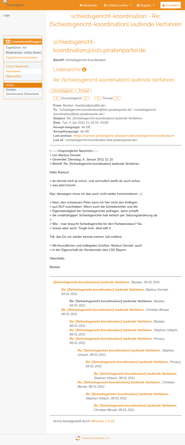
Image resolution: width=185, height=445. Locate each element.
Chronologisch (62, 90)
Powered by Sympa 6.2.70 (96, 438)
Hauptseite (89, 5)
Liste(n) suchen (117, 5)
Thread (84, 90)
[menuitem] (88, 5)
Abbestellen (13, 76)
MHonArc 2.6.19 (102, 421)
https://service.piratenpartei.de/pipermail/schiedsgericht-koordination (124, 135)
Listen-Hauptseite (17, 66)
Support (145, 5)
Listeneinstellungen (25, 41)
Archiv (10, 85)
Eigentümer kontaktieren (22, 57)
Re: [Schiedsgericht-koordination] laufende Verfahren (102, 289)
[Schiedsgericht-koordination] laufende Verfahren (91, 282)
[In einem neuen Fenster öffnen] (84, 69)
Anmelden (172, 5)
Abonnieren (13, 71)
